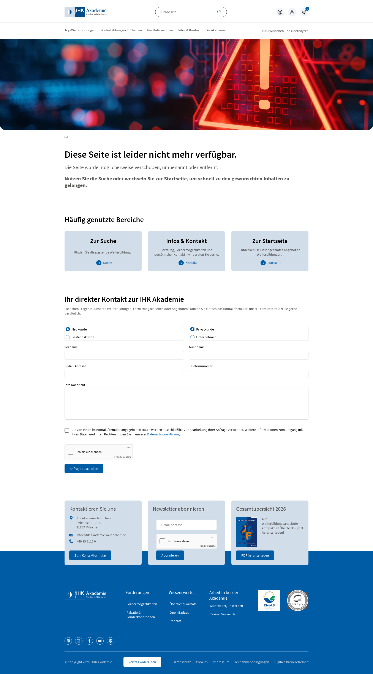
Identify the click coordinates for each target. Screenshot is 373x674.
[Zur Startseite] (66, 136)
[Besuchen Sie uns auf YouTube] (100, 641)
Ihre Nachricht (75, 385)
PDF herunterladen (255, 555)
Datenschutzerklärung (163, 434)
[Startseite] (85, 12)
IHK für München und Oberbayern (284, 31)
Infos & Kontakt (189, 30)
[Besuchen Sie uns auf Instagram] (78, 641)
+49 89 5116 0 (86, 541)
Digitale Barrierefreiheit (291, 662)
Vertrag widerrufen (142, 662)
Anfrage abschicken (84, 468)
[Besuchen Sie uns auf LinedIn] (68, 641)
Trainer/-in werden (223, 614)
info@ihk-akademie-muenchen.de (101, 535)
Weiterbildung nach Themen (121, 30)
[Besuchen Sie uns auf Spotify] (110, 641)
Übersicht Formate (183, 604)
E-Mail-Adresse (75, 366)
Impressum (221, 662)
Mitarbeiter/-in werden (226, 605)
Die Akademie (216, 30)
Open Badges (179, 612)
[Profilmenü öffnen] (292, 12)
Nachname (197, 347)
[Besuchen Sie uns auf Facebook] (89, 641)
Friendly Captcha (122, 457)
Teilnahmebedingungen (251, 662)
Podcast (175, 621)
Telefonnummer (201, 366)
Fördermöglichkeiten (141, 604)
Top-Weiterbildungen (80, 30)
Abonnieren (170, 555)
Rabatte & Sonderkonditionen (140, 614)
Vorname (71, 347)
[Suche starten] (219, 12)
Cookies (202, 662)
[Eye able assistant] (280, 12)
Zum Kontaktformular (90, 555)
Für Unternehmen (160, 30)
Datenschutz (182, 662)
